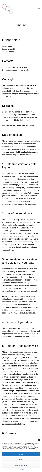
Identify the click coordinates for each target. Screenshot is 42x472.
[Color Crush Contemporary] (17, 9)
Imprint (22, 469)
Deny (21, 460)
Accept (21, 454)
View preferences (21, 465)
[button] (39, 440)
